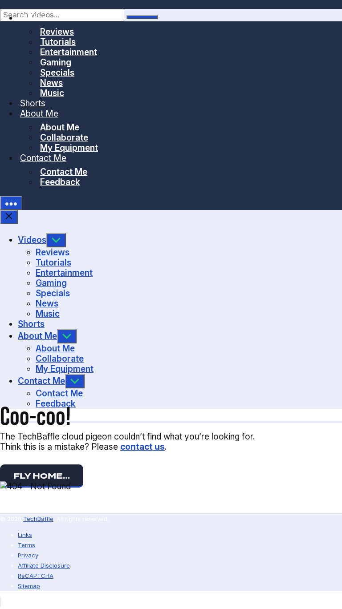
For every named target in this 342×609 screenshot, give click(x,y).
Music (52, 93)
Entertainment (68, 52)
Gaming (55, 62)
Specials (57, 72)
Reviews (57, 31)
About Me (39, 113)
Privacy (28, 555)
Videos (33, 17)
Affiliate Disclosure (44, 565)
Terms (26, 545)
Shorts (32, 103)
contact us (142, 446)
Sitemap (29, 585)
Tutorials (58, 41)
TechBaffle (38, 518)
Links (25, 534)
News (51, 82)
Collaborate (64, 137)
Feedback (60, 182)
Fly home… (41, 476)
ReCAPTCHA (35, 575)
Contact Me (43, 158)
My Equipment (69, 147)
